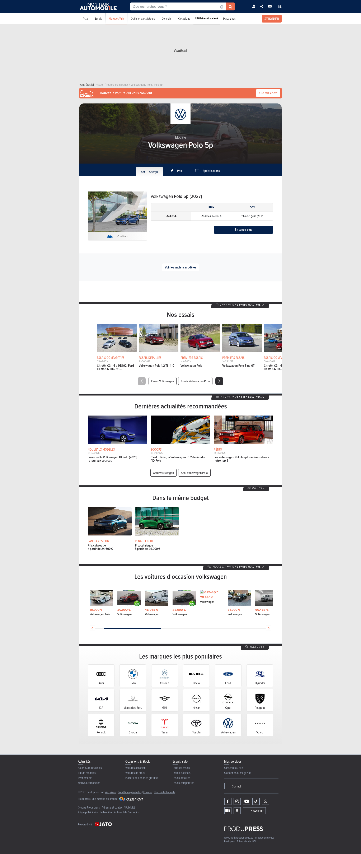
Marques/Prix (116, 18)
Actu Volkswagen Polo (194, 472)
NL (280, 6)
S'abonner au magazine (237, 773)
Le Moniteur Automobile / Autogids (120, 812)
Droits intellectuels (164, 792)
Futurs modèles (87, 773)
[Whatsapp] (265, 801)
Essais (98, 18)
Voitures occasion (135, 768)
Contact (236, 786)
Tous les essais (181, 768)
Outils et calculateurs (143, 18)
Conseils (167, 18)
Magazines (229, 18)
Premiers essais (182, 773)
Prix (179, 170)
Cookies (147, 792)
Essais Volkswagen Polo (195, 381)
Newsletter (257, 811)
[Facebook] (227, 801)
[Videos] (227, 810)
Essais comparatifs (183, 783)
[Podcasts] (237, 810)
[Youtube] (246, 801)
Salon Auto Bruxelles (90, 768)
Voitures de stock (135, 773)
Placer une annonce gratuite (141, 778)
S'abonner (271, 18)
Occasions (184, 18)
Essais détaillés (181, 778)
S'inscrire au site (233, 768)
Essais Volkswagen (162, 381)
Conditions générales (129, 792)
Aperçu (153, 171)
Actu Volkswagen (163, 472)
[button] (219, 381)
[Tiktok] (256, 801)
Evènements (85, 778)
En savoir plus (243, 229)
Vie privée (110, 792)
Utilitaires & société (206, 18)
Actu (85, 18)
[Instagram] (237, 801)
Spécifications (211, 170)
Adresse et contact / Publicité (118, 807)
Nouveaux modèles (89, 783)
